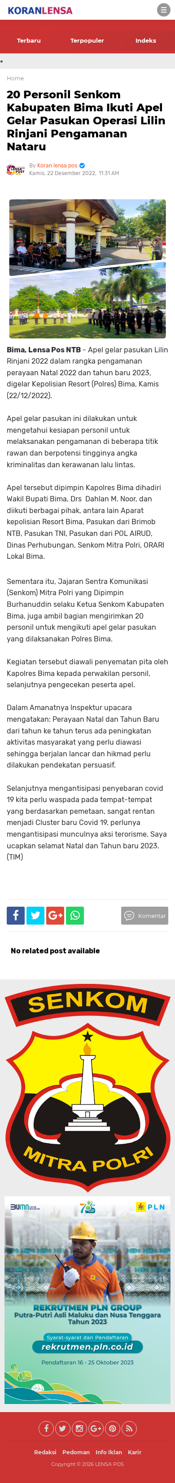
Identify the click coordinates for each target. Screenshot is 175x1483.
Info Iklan (109, 1452)
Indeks (146, 40)
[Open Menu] (164, 10)
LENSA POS (109, 1464)
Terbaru (29, 40)
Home (15, 78)
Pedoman (76, 1452)
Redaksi (45, 1452)
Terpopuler (87, 40)
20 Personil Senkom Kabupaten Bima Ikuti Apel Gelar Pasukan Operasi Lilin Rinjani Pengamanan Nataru (86, 120)
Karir (134, 1452)
